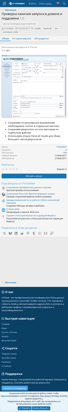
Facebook (6, 361)
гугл (56, 28)
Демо (4, 328)
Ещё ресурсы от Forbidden (18, 183)
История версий (21, 38)
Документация (9, 340)
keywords (47, 28)
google (38, 28)
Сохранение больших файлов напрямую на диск (30, 193)
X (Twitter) (6, 366)
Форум (5, 336)
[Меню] (4, 3)
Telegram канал (9, 353)
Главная (5, 324)
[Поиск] (64, 3)
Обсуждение (41, 38)
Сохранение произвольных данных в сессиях (28, 187)
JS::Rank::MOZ (12, 209)
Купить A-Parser (9, 332)
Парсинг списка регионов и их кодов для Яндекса (31, 215)
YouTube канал (9, 357)
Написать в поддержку (14, 388)
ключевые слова (10, 32)
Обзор (5, 38)
